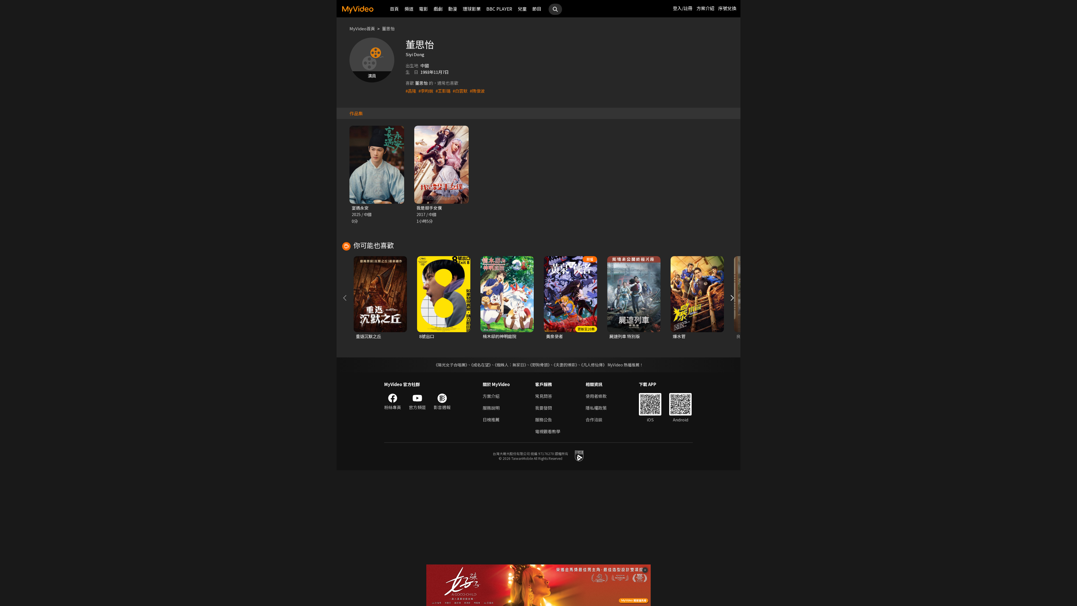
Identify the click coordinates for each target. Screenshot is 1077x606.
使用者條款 (596, 396)
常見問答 (543, 396)
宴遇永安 (360, 208)
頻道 (408, 8)
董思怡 (388, 28)
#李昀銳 (425, 91)
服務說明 (491, 408)
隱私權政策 (596, 408)
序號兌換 (727, 8)
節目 (536, 8)
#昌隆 (411, 91)
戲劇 (438, 8)
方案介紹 (705, 8)
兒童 (522, 8)
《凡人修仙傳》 (594, 365)
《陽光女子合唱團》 (450, 365)
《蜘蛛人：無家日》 (510, 365)
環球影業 (472, 8)
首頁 (394, 8)
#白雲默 (460, 91)
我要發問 (543, 408)
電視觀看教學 (547, 431)
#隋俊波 (477, 91)
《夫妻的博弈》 (565, 365)
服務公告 (543, 420)
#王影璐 (443, 91)
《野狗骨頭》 (540, 365)
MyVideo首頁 (362, 28)
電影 (423, 8)
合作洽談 (594, 420)
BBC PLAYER (499, 8)
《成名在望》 (481, 365)
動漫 (452, 8)
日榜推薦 (491, 420)
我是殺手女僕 (429, 208)
